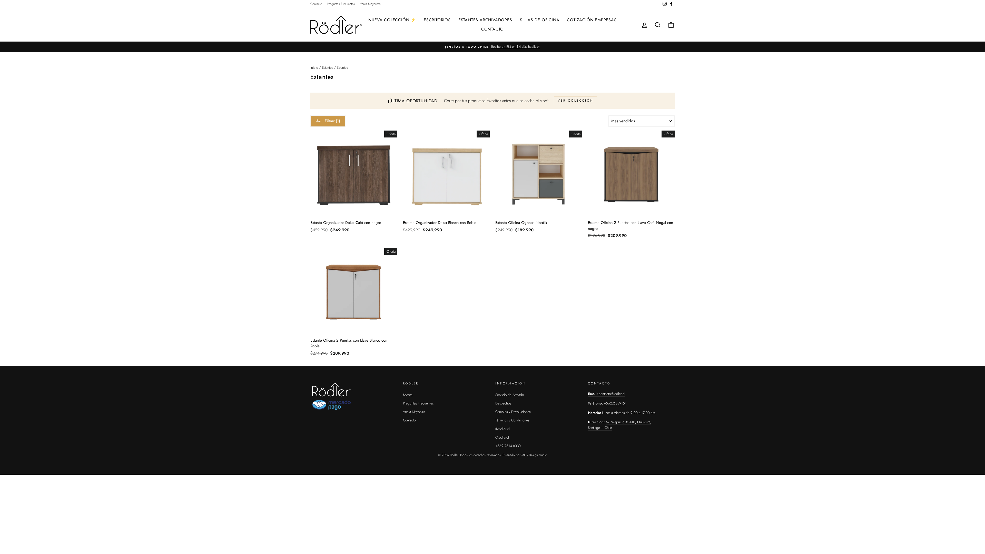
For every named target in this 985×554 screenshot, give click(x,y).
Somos (407, 394)
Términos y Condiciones (512, 420)
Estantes (327, 67)
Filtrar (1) (331, 121)
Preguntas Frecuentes (341, 4)
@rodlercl (502, 437)
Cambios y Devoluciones (512, 411)
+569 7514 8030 (508, 445)
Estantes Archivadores (485, 20)
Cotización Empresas (591, 20)
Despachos (503, 403)
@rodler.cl (502, 428)
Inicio (314, 67)
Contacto (316, 4)
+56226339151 (615, 403)
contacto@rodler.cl (612, 393)
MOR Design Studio (534, 455)
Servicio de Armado (509, 394)
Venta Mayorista (370, 4)
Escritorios (437, 20)
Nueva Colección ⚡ (392, 20)
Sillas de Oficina (539, 20)
